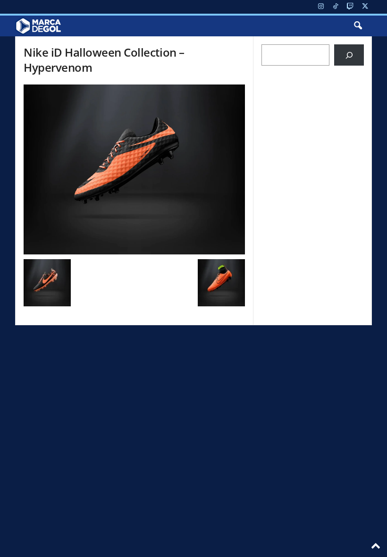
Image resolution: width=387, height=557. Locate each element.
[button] (357, 26)
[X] (364, 7)
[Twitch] (350, 7)
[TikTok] (335, 7)
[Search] (349, 55)
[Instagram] (321, 7)
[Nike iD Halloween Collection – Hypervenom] (134, 169)
